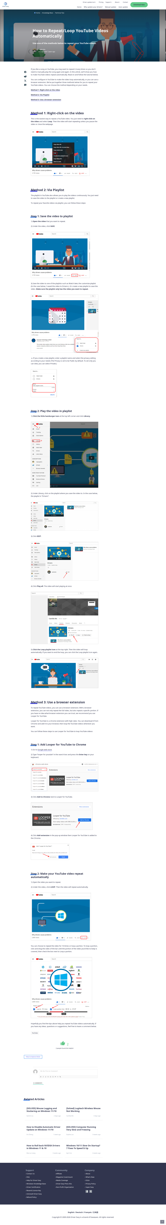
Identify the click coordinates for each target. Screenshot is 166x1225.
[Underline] (45, 1077)
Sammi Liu (30, 1116)
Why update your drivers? (93, 7)
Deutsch (79, 1212)
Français (87, 1212)
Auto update (123, 7)
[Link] (60, 1077)
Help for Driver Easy (34, 1180)
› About (87, 1174)
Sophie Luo (70, 1134)
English (71, 1212)
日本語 (95, 1212)
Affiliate (59, 1174)
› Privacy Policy (90, 1184)
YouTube (35, 1033)
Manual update (110, 7)
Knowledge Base (47, 13)
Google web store (45, 749)
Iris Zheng (30, 1134)
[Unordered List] (53, 1077)
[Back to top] (162, 1222)
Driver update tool (89, 2)
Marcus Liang (31, 1153)
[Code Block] (58, 1077)
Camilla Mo (41, 49)
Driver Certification (33, 1187)
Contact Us (31, 1174)
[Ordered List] (50, 1077)
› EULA (87, 1180)
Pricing (101, 2)
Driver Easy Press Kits (64, 1184)
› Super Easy (89, 1187)
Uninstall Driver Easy (34, 1194)
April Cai (69, 1153)
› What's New (89, 1177)
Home (79, 7)
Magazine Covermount (64, 1177)
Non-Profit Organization (65, 1187)
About (117, 2)
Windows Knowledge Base (36, 1184)
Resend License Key (34, 1190)
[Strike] (48, 1077)
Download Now (139, 5)
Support (108, 2)
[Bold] (41, 1077)
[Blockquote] (55, 1077)
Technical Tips (59, 13)
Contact (125, 2)
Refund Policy (31, 1197)
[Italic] (43, 1077)
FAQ (28, 1177)
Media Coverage (62, 1180)
